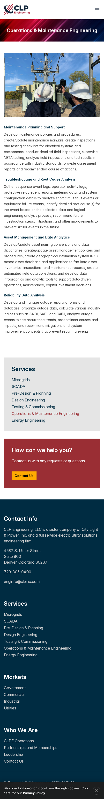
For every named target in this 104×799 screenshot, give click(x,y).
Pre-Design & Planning (31, 393)
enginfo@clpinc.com (22, 581)
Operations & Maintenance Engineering (45, 413)
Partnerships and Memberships (30, 747)
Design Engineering (28, 400)
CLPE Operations (19, 740)
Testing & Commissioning (33, 406)
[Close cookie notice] (96, 791)
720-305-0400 (17, 571)
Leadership (13, 754)
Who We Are (21, 730)
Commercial (14, 694)
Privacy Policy (34, 793)
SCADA (18, 386)
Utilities (10, 708)
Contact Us (24, 476)
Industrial (12, 701)
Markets (15, 676)
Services (15, 603)
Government (15, 687)
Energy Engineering (28, 420)
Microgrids (21, 379)
